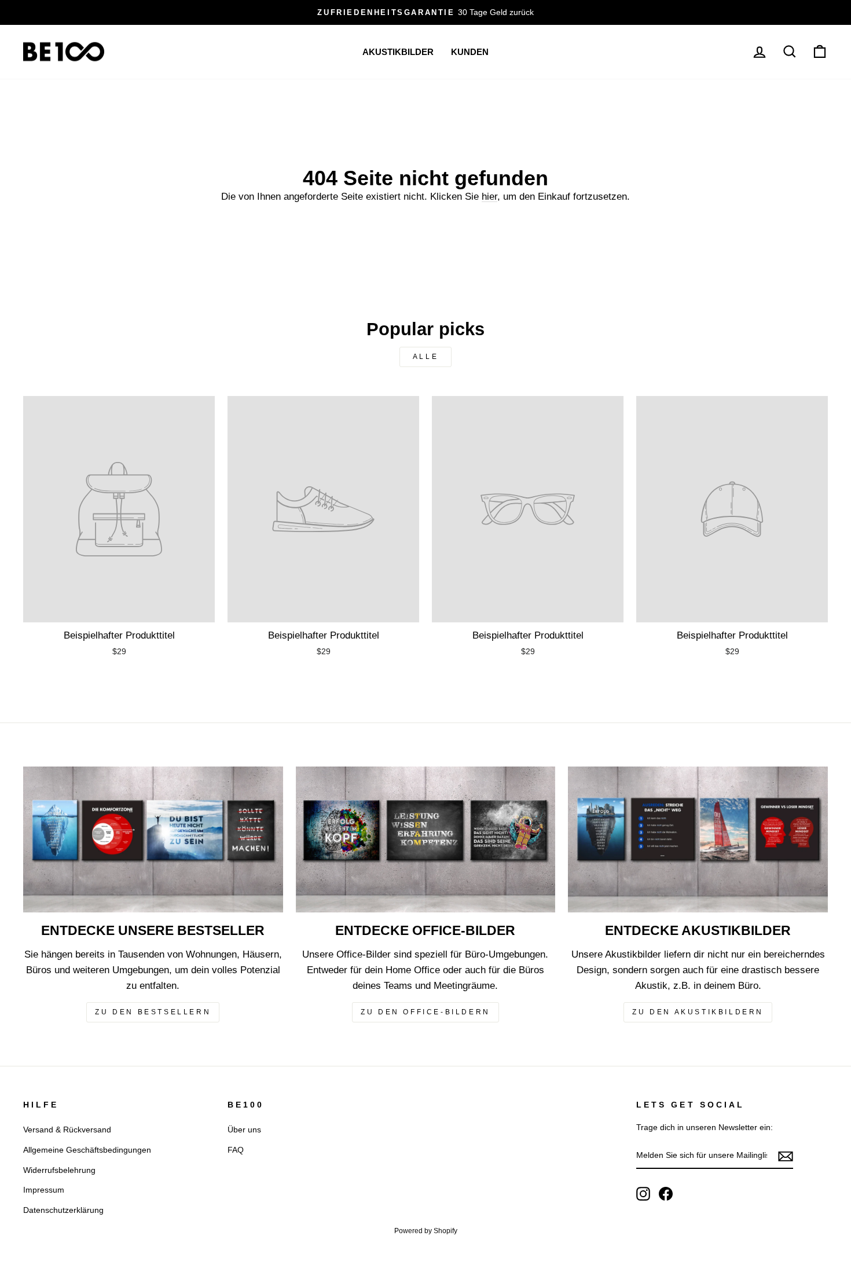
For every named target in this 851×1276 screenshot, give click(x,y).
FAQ (236, 1149)
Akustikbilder (398, 52)
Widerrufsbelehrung (59, 1170)
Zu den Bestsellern (153, 1012)
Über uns (244, 1129)
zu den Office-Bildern (425, 1012)
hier (489, 196)
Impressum (43, 1189)
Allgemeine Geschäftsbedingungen (87, 1149)
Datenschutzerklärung (63, 1210)
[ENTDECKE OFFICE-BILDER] (426, 839)
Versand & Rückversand (67, 1129)
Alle (425, 357)
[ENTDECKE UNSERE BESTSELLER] (153, 839)
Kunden (470, 52)
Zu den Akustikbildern (698, 1012)
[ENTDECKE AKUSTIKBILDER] (698, 839)
